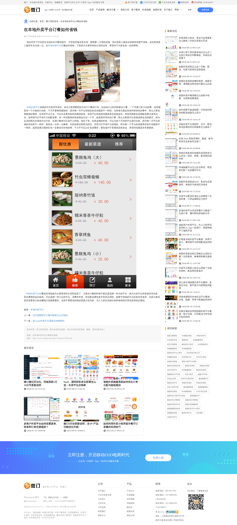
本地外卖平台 (54, 45)
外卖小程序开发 (173, 387)
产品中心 (130, 491)
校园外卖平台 (172, 383)
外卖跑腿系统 (187, 349)
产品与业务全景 (168, 2)
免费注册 (205, 10)
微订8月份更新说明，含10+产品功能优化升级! (81, 425)
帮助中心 (102, 515)
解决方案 (111, 9)
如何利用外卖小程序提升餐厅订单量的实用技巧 (120, 425)
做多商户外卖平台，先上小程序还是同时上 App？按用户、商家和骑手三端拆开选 (195, 228)
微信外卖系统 (201, 370)
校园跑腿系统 (203, 387)
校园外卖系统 (190, 366)
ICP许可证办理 (149, 2)
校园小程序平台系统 (189, 361)
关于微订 (168, 9)
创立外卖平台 (172, 370)
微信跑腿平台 (203, 379)
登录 (190, 10)
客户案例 (135, 9)
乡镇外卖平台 (172, 417)
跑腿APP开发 (203, 374)
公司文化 (102, 503)
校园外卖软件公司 (173, 404)
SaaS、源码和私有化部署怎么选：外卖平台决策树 (80, 383)
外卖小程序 (189, 374)
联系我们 (102, 511)
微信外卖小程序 (187, 344)
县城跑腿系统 (198, 340)
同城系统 (130, 503)
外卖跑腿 (146, 9)
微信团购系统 (188, 387)
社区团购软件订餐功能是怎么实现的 (50, 315)
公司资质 (102, 507)
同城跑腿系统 (172, 349)
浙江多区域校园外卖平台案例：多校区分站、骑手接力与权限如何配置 (195, 285)
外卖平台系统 (201, 357)
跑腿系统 (185, 340)
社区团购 (130, 499)
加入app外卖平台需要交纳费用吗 (48, 321)
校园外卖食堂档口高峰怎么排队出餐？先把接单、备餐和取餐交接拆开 (195, 256)
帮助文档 (185, 2)
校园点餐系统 (172, 336)
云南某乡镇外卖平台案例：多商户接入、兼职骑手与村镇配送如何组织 (195, 242)
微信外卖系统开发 (173, 366)
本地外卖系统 (201, 383)
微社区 (129, 507)
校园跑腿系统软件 (173, 409)
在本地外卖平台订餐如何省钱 (73, 21)
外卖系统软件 (203, 344)
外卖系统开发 (172, 340)
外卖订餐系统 (172, 344)
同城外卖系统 (204, 366)
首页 (92, 9)
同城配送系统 (172, 357)
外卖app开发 (171, 379)
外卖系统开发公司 (193, 353)
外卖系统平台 (187, 357)
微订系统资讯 (52, 21)
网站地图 (37, 512)
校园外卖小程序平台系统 (176, 396)
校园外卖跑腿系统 (191, 404)
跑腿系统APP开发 (173, 374)
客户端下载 (133, 2)
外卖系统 (199, 413)
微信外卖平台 (187, 413)
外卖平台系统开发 (187, 379)
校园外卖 (157, 9)
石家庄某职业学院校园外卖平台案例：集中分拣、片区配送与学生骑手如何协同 (195, 314)
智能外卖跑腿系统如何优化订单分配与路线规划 (120, 383)
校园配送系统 (172, 413)
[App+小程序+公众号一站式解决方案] (32, 9)
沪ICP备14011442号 (68, 507)
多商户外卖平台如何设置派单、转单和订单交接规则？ (41, 425)
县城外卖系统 (172, 361)
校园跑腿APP (195, 396)
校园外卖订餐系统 (191, 400)
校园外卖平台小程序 (174, 353)
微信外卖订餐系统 (173, 400)
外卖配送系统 (187, 336)
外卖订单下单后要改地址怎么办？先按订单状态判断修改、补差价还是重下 (195, 55)
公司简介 (102, 499)
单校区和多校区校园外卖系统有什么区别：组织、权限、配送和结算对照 (195, 156)
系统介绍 (124, 9)
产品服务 (100, 9)
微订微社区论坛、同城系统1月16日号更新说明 (40, 383)
